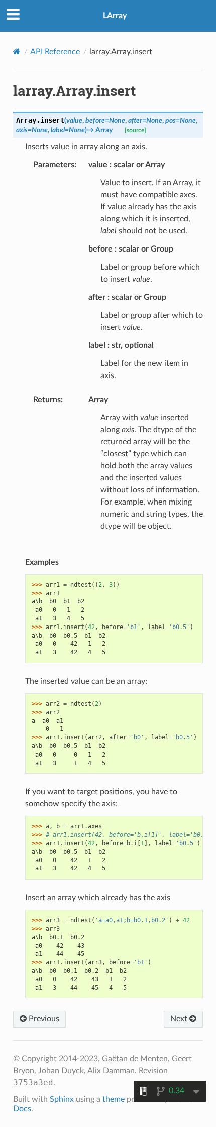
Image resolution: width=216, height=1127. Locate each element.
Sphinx (62, 1099)
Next (179, 1019)
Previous (43, 1019)
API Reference (55, 52)
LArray (115, 16)
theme (113, 1099)
